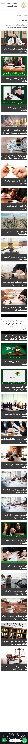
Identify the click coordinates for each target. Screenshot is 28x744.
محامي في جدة (22, 734)
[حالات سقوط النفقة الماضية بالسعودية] (14, 170)
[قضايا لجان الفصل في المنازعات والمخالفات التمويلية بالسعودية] (14, 121)
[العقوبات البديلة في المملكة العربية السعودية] (14, 504)
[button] (24, 740)
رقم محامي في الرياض (8, 738)
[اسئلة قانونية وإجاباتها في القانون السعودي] (14, 428)
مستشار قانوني (20, 740)
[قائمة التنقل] (3, 4)
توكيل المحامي (16, 736)
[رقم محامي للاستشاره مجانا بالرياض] (14, 66)
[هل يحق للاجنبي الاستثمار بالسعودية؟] (14, 221)
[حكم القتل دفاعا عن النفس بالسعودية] (14, 195)
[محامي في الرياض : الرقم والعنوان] (14, 95)
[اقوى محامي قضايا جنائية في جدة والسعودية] (14, 580)
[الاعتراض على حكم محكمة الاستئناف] (14, 530)
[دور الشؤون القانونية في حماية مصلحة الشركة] (14, 297)
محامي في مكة (13, 734)
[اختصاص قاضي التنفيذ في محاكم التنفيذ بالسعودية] (14, 605)
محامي (25, 15)
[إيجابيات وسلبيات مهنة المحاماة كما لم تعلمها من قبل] (14, 631)
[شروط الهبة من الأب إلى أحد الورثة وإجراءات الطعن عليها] (14, 324)
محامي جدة (7, 736)
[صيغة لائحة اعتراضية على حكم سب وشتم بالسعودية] (14, 271)
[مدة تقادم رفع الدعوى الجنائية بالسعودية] (14, 38)
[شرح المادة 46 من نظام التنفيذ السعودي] (14, 351)
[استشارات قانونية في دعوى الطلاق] (14, 402)
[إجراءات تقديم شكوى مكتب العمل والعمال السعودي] (14, 376)
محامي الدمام (11, 740)
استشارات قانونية (21, 738)
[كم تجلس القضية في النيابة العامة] (14, 454)
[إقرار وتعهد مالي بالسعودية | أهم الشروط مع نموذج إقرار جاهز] (14, 145)
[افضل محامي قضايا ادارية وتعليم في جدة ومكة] (14, 479)
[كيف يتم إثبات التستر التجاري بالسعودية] (14, 246)
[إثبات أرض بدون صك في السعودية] (14, 555)
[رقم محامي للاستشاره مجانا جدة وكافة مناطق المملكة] (14, 656)
